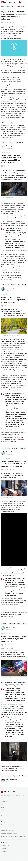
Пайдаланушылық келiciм (7, 825)
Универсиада (19, 142)
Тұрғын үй (17, 776)
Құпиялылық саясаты (7, 827)
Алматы (4, 142)
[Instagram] (2, 23)
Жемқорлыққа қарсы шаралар (9, 833)
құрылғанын (8, 770)
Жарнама (3, 851)
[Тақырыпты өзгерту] (20, 2)
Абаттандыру (6, 448)
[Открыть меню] (25, 2)
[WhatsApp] (5, 23)
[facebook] (11, 795)
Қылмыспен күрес (14, 623)
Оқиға (2, 804)
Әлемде (3, 816)
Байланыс (3, 848)
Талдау (3, 810)
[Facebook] (11, 23)
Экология (22, 448)
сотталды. (10, 616)
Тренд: (3, 6)
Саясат (3, 807)
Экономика (5, 284)
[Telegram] (8, 23)
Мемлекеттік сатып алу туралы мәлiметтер (13, 836)
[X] (14, 23)
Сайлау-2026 (9, 6)
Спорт (11, 142)
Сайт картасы (5, 845)
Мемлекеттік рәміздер (7, 830)
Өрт (3, 776)
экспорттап (5, 279)
